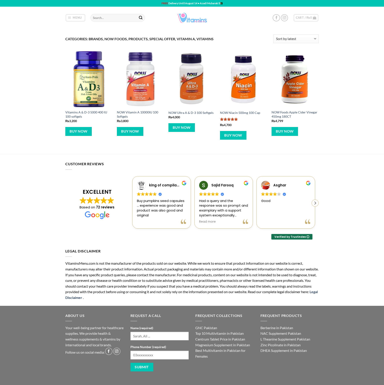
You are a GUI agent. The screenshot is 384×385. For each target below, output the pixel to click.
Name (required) (141, 328)
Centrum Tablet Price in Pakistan (220, 339)
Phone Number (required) (148, 347)
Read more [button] (207, 222)
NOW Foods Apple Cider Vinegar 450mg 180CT (294, 114)
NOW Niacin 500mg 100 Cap (240, 113)
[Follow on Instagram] (284, 18)
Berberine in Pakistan (276, 328)
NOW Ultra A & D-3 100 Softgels (191, 113)
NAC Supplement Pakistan (280, 333)
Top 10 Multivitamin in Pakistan (219, 333)
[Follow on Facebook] (276, 18)
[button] (75, 17)
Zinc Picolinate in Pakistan (280, 345)
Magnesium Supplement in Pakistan (222, 345)
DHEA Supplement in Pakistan (283, 350)
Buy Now (78, 131)
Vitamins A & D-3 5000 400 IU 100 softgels (86, 114)
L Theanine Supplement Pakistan (285, 339)
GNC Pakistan (206, 328)
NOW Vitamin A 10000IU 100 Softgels (137, 114)
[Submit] (140, 18)
